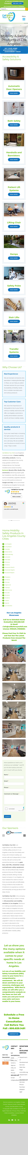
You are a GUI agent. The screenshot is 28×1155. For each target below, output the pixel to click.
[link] (8, 16)
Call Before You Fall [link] (8, 453)
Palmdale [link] (7, 559)
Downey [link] (7, 582)
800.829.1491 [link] (19, 622)
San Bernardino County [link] (16, 1106)
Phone (6, 787)
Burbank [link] (5, 470)
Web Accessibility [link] (9, 1113)
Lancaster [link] (7, 557)
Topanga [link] (7, 587)
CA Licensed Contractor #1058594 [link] (14, 6)
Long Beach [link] (8, 546)
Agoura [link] (7, 603)
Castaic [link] (7, 600)
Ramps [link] (14, 254)
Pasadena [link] (7, 577)
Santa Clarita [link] (8, 552)
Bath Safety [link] (14, 121)
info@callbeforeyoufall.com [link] (15, 627)
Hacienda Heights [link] (10, 570)
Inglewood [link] (8, 585)
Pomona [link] (7, 562)
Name (6, 774)
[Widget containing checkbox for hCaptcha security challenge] (14, 809)
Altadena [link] (7, 598)
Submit (7, 816)
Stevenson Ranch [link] (9, 567)
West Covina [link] (8, 590)
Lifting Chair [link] (14, 222)
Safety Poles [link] (14, 285)
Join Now (5, 1063)
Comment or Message (11, 794)
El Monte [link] (7, 579)
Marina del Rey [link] (9, 554)
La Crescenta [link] (8, 605)
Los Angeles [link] (8, 544)
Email (6, 781)
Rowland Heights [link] (9, 572)
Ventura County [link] (12, 1104)
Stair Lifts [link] (14, 317)
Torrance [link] (7, 564)
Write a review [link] (16, 496)
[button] (3, 835)
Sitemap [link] (23, 1111)
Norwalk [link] (7, 592)
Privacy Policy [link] (16, 1111)
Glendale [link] (7, 549)
